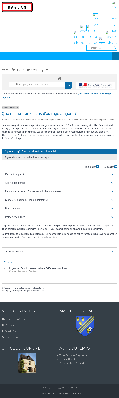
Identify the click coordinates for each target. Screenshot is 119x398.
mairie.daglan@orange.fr (16, 318)
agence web (31, 291)
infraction (18, 131)
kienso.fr (40, 291)
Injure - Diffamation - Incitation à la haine (55, 93)
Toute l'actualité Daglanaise (73, 355)
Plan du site (49, 388)
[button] (59, 174)
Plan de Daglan (11, 331)
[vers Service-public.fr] (95, 85)
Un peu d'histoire (68, 359)
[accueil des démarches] (59, 78)
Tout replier (90, 167)
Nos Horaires (11, 337)
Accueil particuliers (12, 93)
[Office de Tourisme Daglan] (27, 372)
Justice (28, 93)
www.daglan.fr (67, 388)
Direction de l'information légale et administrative (23, 288)
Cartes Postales (67, 367)
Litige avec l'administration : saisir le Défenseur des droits (38, 268)
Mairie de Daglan (70, 393)
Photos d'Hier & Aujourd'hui (73, 363)
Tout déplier (108, 167)
